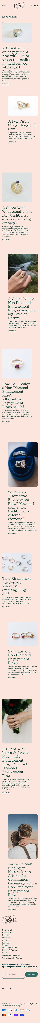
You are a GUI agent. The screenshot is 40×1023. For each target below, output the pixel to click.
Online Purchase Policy (11, 955)
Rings (4, 940)
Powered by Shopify (31, 1004)
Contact (5, 945)
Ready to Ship (8, 932)
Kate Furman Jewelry (15, 1004)
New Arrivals (7, 930)
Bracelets (6, 937)
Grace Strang (15, 1005)
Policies (5, 953)
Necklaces (6, 935)
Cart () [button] (34, 5)
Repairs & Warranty (10, 950)
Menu (4, 5)
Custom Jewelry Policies (12, 958)
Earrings (5, 943)
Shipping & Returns (10, 947)
